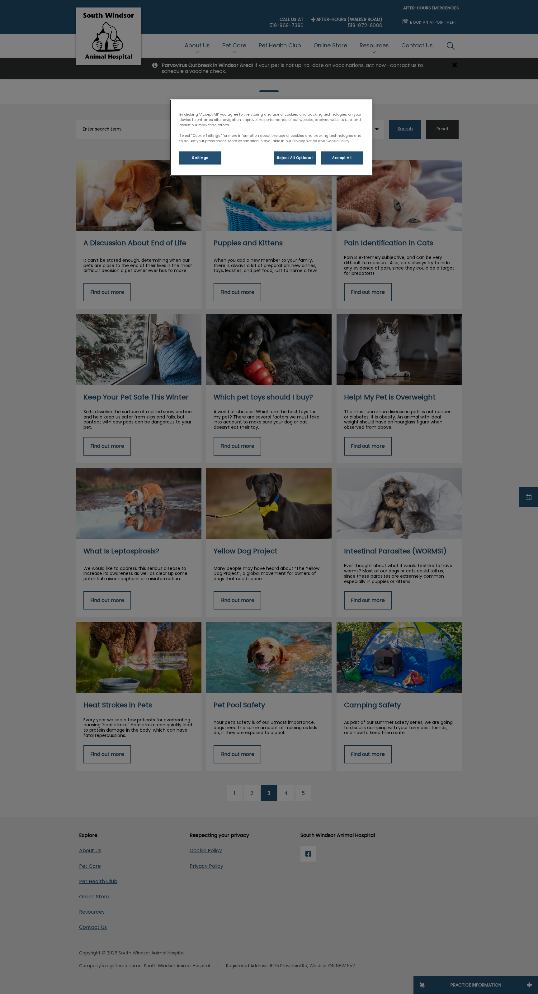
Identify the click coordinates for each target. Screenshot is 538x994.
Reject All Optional (295, 157)
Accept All (342, 157)
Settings (200, 157)
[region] (271, 137)
